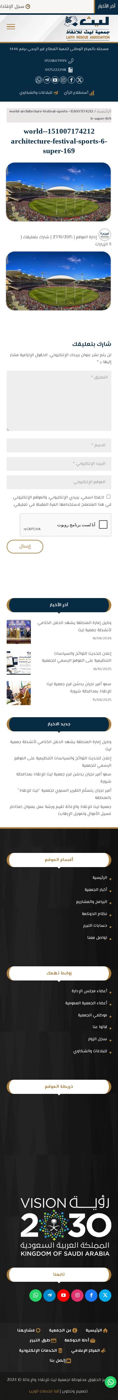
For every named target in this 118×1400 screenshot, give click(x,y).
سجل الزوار (97, 1039)
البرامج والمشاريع (91, 902)
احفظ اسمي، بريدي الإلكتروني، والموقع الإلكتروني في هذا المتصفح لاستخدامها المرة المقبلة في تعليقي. (62, 501)
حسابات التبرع (95, 926)
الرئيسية (100, 878)
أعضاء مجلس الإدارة (89, 991)
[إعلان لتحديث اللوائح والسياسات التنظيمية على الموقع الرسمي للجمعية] (19, 664)
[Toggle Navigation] (11, 28)
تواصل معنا (97, 938)
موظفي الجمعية (92, 1015)
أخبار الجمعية (96, 890)
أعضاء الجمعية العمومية (86, 1003)
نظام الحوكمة (94, 914)
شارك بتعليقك (36, 237)
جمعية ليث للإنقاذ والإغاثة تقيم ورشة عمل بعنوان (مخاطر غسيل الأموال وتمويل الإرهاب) (60, 811)
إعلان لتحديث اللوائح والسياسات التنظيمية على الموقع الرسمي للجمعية (76, 657)
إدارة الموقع (86, 237)
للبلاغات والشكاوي (90, 1051)
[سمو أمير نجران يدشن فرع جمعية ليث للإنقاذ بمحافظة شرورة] (19, 694)
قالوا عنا (100, 1027)
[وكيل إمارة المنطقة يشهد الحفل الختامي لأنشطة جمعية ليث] (19, 633)
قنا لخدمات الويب (44, 1391)
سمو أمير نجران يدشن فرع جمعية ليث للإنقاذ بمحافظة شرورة (79, 688)
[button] (110, 1360)
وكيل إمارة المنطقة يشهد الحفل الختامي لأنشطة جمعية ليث (74, 627)
